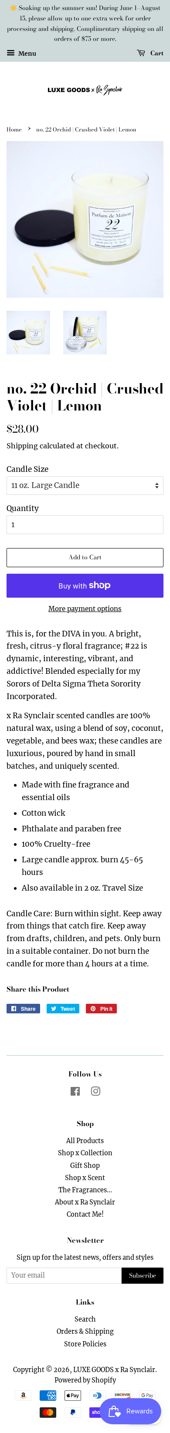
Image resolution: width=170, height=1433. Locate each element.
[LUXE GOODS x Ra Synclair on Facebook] (75, 1093)
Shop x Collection (85, 1153)
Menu (26, 53)
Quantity (23, 508)
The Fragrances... (85, 1190)
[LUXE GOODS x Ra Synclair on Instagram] (95, 1093)
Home (14, 129)
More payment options (85, 609)
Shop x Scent (85, 1178)
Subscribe (142, 1275)
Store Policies (85, 1344)
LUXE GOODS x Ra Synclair (114, 1370)
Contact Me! (85, 1214)
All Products (85, 1141)
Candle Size (27, 469)
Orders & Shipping (85, 1331)
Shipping (22, 445)
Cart (156, 53)
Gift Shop (85, 1166)
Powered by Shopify (85, 1380)
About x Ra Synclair (85, 1202)
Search (85, 1319)
